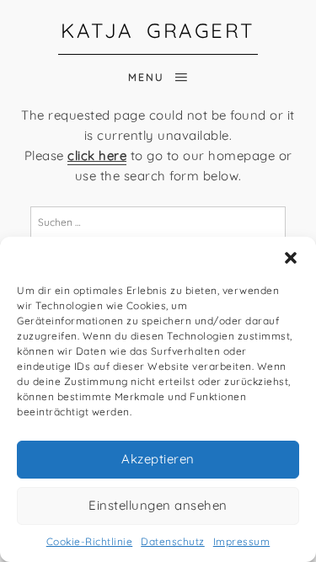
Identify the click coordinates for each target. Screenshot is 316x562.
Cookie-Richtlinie (89, 541)
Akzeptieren (158, 459)
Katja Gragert (158, 30)
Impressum (241, 541)
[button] (290, 257)
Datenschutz (173, 541)
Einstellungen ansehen (158, 505)
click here (96, 155)
